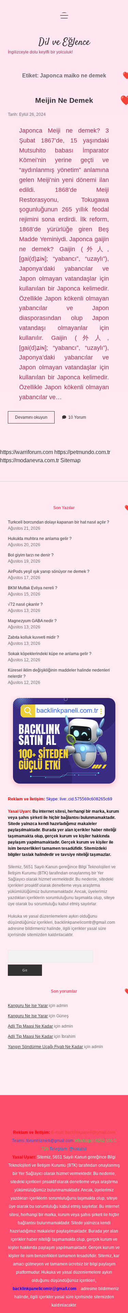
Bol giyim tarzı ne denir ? (31, 555)
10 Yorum (77, 417)
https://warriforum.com (26, 452)
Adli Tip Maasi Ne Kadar (30, 1026)
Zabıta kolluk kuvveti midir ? (33, 637)
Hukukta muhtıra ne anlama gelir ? (40, 538)
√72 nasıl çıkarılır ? (25, 604)
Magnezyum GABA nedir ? (32, 620)
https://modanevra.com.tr (29, 460)
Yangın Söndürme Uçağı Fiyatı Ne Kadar (45, 1046)
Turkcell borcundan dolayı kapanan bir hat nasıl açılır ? (58, 522)
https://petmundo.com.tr (82, 452)
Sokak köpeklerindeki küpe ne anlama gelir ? (49, 653)
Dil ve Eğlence (64, 42)
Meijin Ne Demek (64, 100)
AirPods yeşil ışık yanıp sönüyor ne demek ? (48, 571)
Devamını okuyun (35, 419)
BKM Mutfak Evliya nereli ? (32, 588)
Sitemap (70, 460)
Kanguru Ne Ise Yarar (28, 1005)
